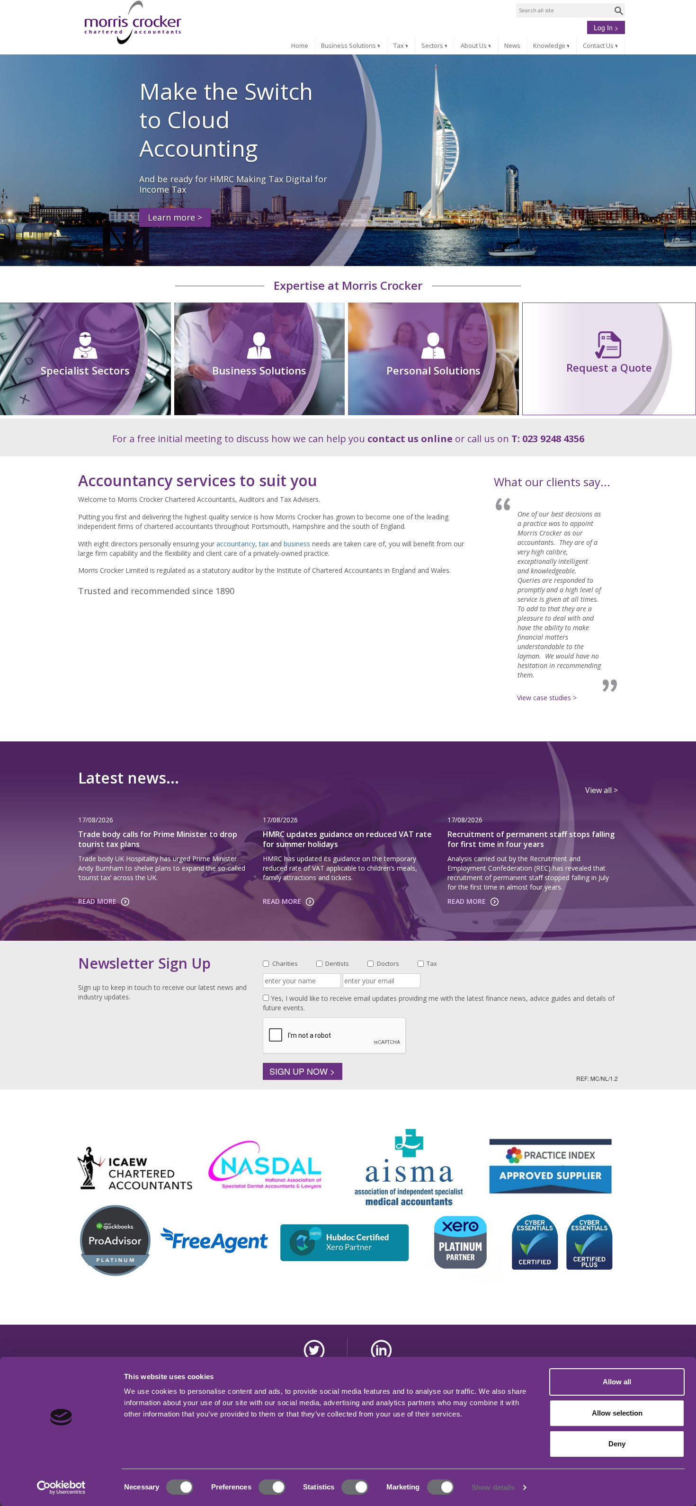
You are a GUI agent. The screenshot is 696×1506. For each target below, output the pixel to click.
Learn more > (175, 217)
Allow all (617, 1382)
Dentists (337, 963)
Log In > (606, 27)
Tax (401, 45)
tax (263, 543)
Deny (616, 1444)
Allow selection (617, 1413)
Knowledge (552, 45)
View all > (601, 790)
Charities (285, 963)
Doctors (388, 963)
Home (299, 45)
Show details (493, 1487)
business (297, 543)
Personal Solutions (433, 370)
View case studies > (547, 697)
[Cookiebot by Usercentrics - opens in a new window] (61, 1487)
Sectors (435, 45)
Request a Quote (609, 367)
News (512, 45)
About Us (477, 45)
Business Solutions (352, 45)
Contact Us (601, 45)
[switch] (272, 1487)
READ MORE (97, 901)
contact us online (410, 438)
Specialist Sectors (85, 370)
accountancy (235, 543)
